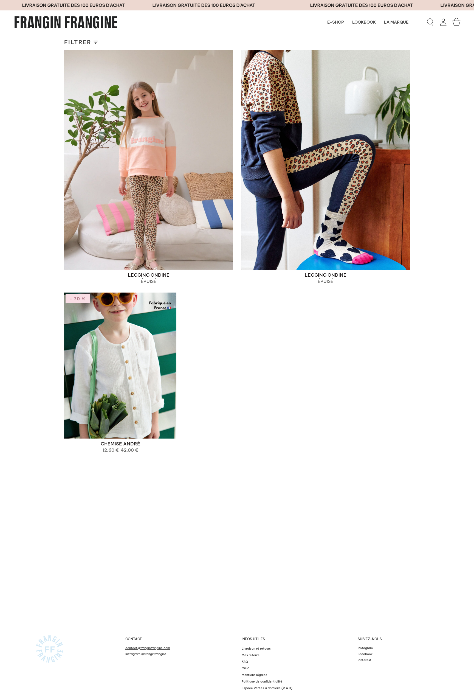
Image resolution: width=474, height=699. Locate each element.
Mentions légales (254, 675)
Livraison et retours (256, 648)
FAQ (245, 662)
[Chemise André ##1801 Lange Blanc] (120, 366)
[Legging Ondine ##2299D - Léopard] (148, 160)
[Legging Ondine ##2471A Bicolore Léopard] (325, 160)
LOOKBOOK (364, 22)
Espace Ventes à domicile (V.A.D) (267, 688)
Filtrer (78, 42)
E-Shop (335, 22)
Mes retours (250, 655)
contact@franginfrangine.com (147, 648)
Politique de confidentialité (262, 681)
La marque (396, 22)
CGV (245, 668)
